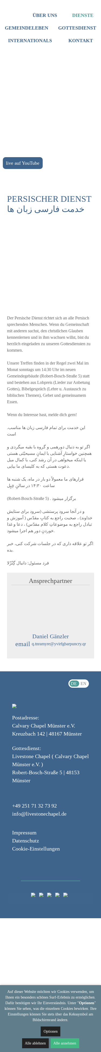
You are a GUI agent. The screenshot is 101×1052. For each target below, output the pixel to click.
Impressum (24, 832)
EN (83, 683)
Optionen (51, 1031)
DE (74, 683)
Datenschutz (25, 841)
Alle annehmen (64, 1043)
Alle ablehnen (35, 1043)
